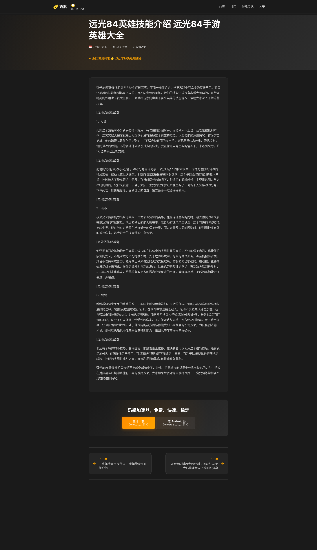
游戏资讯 (248, 6)
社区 (233, 6)
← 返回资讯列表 (99, 58)
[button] (138, 423)
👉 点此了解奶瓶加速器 (126, 58)
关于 (262, 6)
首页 (222, 6)
